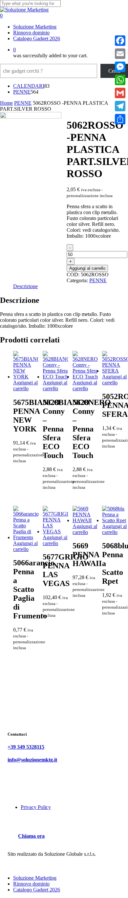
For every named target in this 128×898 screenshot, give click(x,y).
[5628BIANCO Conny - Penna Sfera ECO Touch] (55, 376)
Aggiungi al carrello (87, 268)
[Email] (120, 53)
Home (6, 103)
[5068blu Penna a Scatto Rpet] (114, 520)
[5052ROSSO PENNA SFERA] (114, 371)
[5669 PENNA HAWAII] (85, 520)
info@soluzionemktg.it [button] (32, 759)
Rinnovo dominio (31, 884)
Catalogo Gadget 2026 (36, 889)
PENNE (23, 103)
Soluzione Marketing (34, 878)
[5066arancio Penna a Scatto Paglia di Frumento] (25, 537)
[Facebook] (120, 40)
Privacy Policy (36, 807)
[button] (31, 836)
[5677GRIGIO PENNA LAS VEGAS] (55, 531)
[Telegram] (120, 106)
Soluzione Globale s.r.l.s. (70, 854)
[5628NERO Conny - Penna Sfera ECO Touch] (85, 376)
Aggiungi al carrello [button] (25, 385)
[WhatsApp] (120, 79)
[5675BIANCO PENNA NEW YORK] (25, 376)
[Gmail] (120, 93)
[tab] (25, 286)
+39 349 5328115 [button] (26, 747)
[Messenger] (120, 66)
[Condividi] (120, 119)
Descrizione (25, 286)
